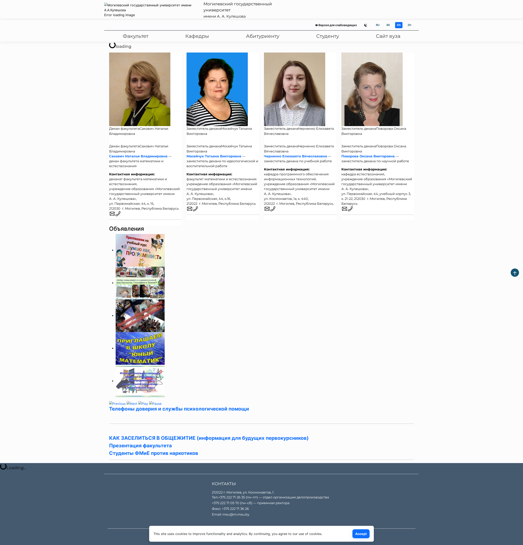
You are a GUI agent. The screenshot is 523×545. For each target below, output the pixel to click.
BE (388, 25)
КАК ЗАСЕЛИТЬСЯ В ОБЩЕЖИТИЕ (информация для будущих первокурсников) (209, 438)
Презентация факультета (140, 446)
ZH (409, 25)
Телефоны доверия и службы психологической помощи (179, 409)
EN (399, 25)
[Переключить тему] (365, 25)
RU (378, 25)
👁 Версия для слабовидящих (336, 25)
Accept (361, 534)
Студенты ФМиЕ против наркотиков (153, 453)
